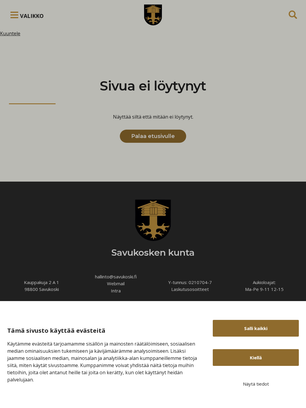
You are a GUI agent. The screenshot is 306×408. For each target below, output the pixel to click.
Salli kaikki (255, 328)
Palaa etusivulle (153, 136)
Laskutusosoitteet (190, 289)
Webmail (116, 283)
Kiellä (256, 358)
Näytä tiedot (256, 384)
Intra (116, 291)
